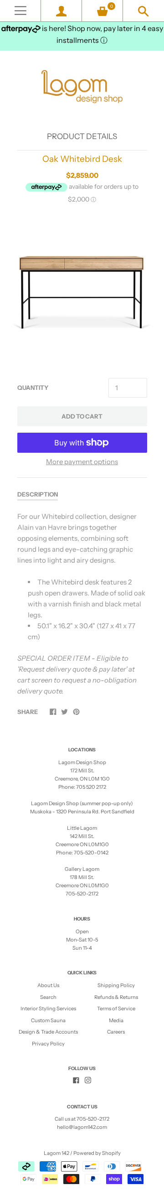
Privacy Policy (48, 1043)
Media (116, 1020)
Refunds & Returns (116, 997)
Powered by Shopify (97, 1153)
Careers (116, 1032)
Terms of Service (116, 1008)
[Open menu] (20, 10)
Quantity (32, 387)
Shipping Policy (116, 985)
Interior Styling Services (48, 1008)
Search (48, 997)
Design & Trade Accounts (48, 1032)
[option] (82, 291)
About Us (48, 985)
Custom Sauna (48, 1020)
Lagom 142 (56, 1153)
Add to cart (82, 416)
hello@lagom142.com (82, 1127)
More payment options (82, 461)
